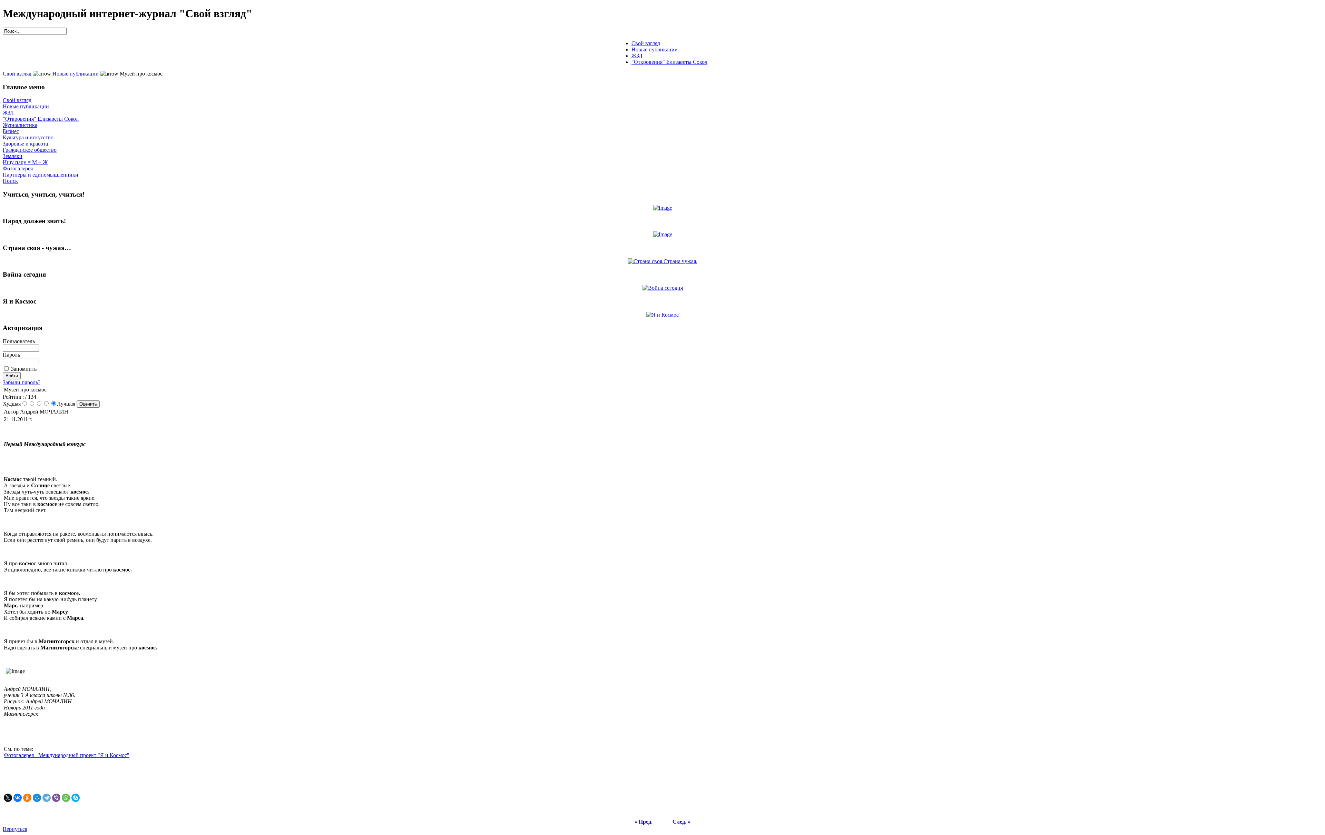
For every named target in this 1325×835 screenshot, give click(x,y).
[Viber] (56, 798)
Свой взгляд (17, 74)
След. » (681, 822)
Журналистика (20, 125)
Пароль (11, 355)
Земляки (12, 156)
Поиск (10, 181)
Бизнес (11, 131)
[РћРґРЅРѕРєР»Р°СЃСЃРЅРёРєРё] (27, 798)
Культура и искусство (28, 137)
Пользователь (19, 341)
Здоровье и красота (25, 144)
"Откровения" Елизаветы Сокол (41, 119)
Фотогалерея (18, 168)
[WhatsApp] (66, 798)
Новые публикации (75, 74)
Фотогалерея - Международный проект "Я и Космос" (66, 755)
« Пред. (643, 822)
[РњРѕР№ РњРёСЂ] (37, 798)
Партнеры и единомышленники (40, 175)
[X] (8, 798)
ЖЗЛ (8, 113)
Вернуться (15, 829)
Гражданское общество (30, 150)
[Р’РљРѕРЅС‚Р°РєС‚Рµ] (17, 798)
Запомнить (24, 369)
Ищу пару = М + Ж (25, 162)
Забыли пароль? (21, 382)
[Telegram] (46, 798)
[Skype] (75, 798)
